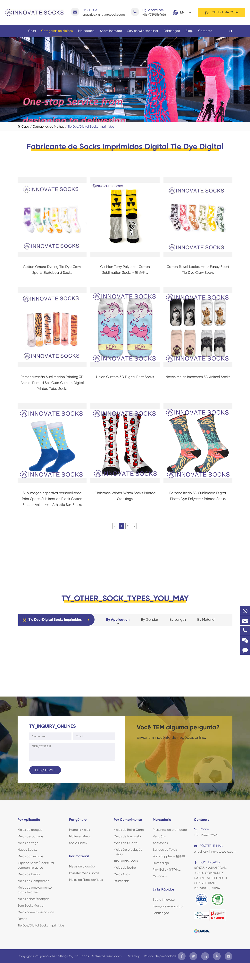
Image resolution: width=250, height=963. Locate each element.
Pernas (22, 919)
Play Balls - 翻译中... (167, 869)
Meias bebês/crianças (33, 899)
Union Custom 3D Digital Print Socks (125, 377)
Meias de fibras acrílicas (86, 880)
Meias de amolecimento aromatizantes (35, 890)
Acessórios (160, 843)
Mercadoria (86, 31)
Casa (32, 31)
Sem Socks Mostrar (31, 905)
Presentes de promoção (170, 830)
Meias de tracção (30, 830)
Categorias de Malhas (57, 31)
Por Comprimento (128, 819)
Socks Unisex (78, 843)
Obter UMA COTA (224, 12)
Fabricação (172, 31)
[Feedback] (245, 650)
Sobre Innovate (111, 31)
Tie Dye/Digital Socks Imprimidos (91, 126)
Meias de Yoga (28, 843)
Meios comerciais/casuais (36, 912)
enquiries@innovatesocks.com (103, 12)
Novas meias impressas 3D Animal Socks (198, 377)
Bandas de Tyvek (165, 849)
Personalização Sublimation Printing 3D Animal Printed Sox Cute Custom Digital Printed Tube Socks (52, 383)
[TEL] (245, 630)
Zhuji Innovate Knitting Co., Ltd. (57, 956)
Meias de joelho (125, 867)
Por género (78, 819)
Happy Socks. (27, 849)
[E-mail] (245, 620)
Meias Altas (122, 874)
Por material (79, 856)
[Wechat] (245, 640)
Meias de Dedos (29, 874)
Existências (121, 881)
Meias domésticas (30, 856)
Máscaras (160, 876)
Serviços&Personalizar (142, 31)
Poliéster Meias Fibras (84, 873)
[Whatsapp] (245, 611)
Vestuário (159, 836)
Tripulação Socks (126, 861)
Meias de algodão (82, 866)
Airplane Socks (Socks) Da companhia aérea (36, 865)
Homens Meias (79, 830)
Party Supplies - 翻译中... (170, 856)
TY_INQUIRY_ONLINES (52, 726)
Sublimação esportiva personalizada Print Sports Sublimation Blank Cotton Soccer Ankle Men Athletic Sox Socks (52, 499)
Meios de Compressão (33, 881)
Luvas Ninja (161, 863)
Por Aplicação (29, 819)
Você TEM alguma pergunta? (178, 727)
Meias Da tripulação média (128, 852)
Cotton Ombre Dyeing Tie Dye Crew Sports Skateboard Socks (52, 270)
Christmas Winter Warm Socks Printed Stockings (125, 496)
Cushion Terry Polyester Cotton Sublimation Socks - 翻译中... (125, 270)
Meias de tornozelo (127, 836)
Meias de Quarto (126, 843)
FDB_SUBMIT (45, 770)
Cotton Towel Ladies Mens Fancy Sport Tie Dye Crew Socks (198, 270)
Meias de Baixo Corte (129, 830)
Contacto (205, 31)
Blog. (189, 31)
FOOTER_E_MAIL (211, 846)
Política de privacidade (160, 956)
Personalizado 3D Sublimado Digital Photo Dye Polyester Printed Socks (198, 496)
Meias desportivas (30, 836)
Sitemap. (134, 956)
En (182, 12)
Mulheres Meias (80, 836)
